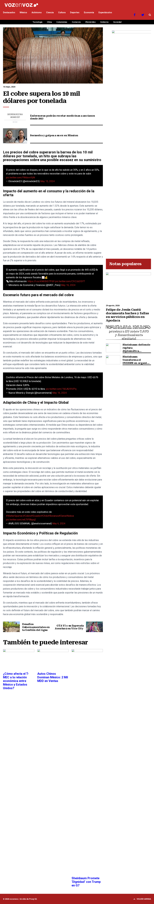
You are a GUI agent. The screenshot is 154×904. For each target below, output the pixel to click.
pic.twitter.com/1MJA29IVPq (61, 388)
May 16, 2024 (68, 285)
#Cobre (27, 515)
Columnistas (61, 22)
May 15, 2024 (47, 181)
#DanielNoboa (66, 515)
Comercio (76, 22)
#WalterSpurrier (14, 515)
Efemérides (90, 22)
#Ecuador (36, 515)
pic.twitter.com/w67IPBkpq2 (21, 519)
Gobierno (104, 22)
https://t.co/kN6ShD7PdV (41, 281)
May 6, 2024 (58, 523)
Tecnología (37, 22)
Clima (49, 22)
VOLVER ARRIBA (144, 899)
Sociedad (117, 22)
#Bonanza (53, 515)
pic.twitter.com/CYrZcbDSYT (70, 281)
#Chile (44, 515)
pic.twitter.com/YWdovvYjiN (20, 177)
